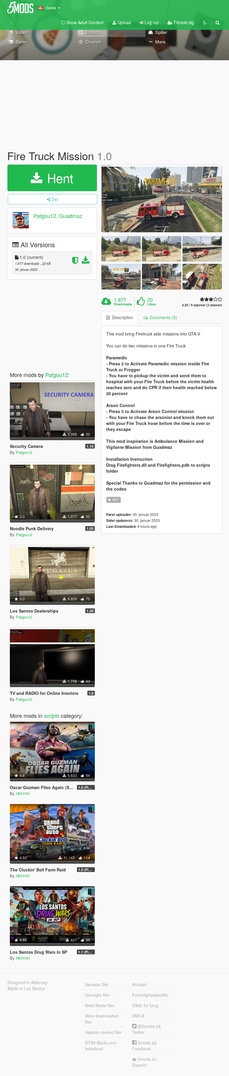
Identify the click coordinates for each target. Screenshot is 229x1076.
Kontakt (139, 984)
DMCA (138, 1016)
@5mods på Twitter (146, 1029)
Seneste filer (97, 984)
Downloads (123, 304)
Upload (123, 22)
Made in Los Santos (26, 988)
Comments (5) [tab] (162, 317)
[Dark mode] (205, 22)
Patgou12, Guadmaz (57, 215)
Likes (151, 304)
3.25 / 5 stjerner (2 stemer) (202, 305)
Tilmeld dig (183, 22)
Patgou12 (56, 374)
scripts (51, 715)
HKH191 (23, 793)
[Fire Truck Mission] (161, 199)
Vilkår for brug (145, 1005)
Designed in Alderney (27, 982)
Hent (58, 178)
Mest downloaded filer (101, 1019)
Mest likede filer (99, 1005)
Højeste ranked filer (103, 1032)
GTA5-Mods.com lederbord (101, 1046)
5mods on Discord (144, 1062)
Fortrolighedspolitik (150, 995)
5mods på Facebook (144, 1046)
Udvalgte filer (97, 995)
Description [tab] (121, 317)
